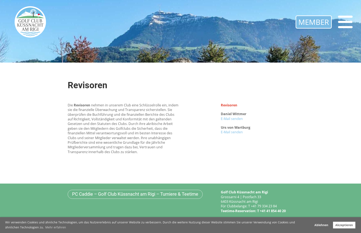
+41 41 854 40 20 (273, 211)
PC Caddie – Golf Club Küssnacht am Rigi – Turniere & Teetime (135, 194)
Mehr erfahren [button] (55, 227)
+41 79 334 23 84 (264, 206)
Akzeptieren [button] (344, 225)
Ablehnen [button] (321, 225)
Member (313, 22)
